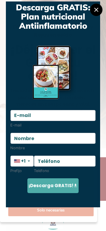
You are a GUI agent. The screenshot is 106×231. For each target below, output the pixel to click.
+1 (23, 161)
